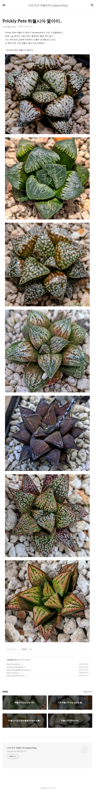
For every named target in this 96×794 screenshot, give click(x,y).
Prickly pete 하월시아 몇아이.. (15, 675)
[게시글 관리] (15, 649)
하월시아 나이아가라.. (12, 673)
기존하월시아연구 (12, 660)
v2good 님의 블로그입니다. (16, 751)
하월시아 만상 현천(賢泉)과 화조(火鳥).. (18, 670)
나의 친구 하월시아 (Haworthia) (22, 748)
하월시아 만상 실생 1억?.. (13, 664)
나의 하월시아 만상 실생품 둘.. (15, 667)
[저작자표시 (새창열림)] (30, 649)
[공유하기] (12, 649)
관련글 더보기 (87, 692)
